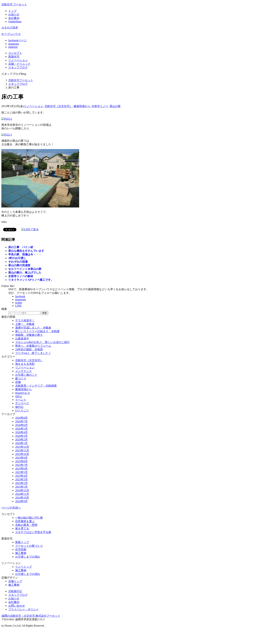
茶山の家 (115, 106)
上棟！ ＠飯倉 (25, 324)
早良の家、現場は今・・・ (24, 254)
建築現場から (82, 106)
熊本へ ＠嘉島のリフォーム (33, 345)
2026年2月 (21, 439)
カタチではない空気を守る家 (33, 532)
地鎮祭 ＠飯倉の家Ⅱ (29, 334)
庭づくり (20, 378)
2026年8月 (21, 417)
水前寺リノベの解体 (20, 276)
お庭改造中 (22, 338)
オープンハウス (11, 33)
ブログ (18, 67)
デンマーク (22, 403)
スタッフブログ (18, 83)
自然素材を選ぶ (25, 521)
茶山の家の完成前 (19, 265)
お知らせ (13, 14)
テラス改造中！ (25, 320)
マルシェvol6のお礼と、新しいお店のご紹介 (42, 342)
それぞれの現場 (18, 261)
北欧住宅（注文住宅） (58, 106)
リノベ (18, 60)
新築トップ (22, 542)
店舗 (19, 63)
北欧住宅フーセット (20, 80)
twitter (18, 302)
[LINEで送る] (30, 229)
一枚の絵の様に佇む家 (29, 517)
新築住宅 (13, 56)
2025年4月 (21, 475)
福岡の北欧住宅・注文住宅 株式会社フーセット (30, 615)
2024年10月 (22, 497)
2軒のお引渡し (17, 258)
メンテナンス (23, 371)
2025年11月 (22, 450)
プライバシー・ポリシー (23, 609)
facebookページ (17, 40)
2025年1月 (21, 486)
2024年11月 (22, 493)
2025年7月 (21, 464)
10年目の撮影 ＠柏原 (29, 349)
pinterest (12, 46)
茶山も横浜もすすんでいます (26, 250)
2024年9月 (21, 501)
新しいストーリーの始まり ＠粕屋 (37, 331)
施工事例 (20, 553)
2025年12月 (22, 446)
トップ (12, 10)
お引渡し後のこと (26, 374)
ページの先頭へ (11, 507)
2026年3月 (21, 435)
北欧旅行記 (15, 591)
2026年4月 (21, 432)
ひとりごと (22, 410)
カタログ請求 (9, 27)
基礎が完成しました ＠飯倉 (33, 327)
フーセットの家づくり (29, 545)
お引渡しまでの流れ (27, 556)
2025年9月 (21, 457)
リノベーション (33, 106)
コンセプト (15, 52)
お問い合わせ (16, 605)
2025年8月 (21, 461)
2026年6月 (21, 425)
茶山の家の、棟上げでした (24, 272)
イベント (20, 399)
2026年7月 (21, 421)
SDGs (18, 396)
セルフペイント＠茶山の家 (24, 268)
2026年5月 (21, 428)
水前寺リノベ (100, 106)
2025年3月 (21, 479)
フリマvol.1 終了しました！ (33, 353)
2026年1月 (21, 443)
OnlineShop (14, 21)
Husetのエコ (22, 392)
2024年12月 (22, 490)
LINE (18, 305)
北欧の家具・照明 (26, 524)
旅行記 (19, 406)
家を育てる (22, 528)
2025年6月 (21, 468)
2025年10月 (22, 454)
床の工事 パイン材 (20, 247)
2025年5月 (21, 472)
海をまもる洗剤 (25, 363)
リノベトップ (23, 566)
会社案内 (13, 18)
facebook (20, 296)
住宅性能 (20, 549)
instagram (13, 43)
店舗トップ (15, 581)
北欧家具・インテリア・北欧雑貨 (36, 385)
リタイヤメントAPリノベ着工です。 (31, 279)
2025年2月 (21, 483)
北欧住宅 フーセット (14, 4)
